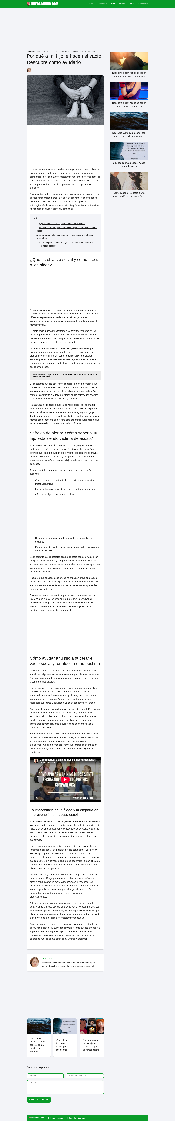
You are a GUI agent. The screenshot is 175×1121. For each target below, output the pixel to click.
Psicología (102, 4)
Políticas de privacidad (57, 1118)
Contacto (72, 1118)
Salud (131, 4)
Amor (113, 4)
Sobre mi (81, 1118)
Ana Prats (37, 69)
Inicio (90, 4)
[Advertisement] (87, 29)
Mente (122, 4)
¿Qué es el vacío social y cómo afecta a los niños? (62, 223)
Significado (143, 4)
